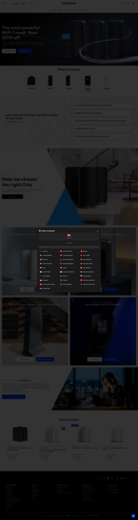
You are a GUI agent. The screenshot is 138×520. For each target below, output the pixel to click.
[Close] (97, 231)
